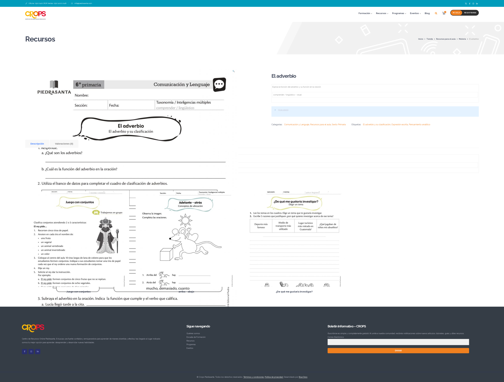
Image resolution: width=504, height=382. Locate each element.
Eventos (190, 348)
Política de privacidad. (274, 377)
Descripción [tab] (37, 143)
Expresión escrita (400, 124)
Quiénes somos (193, 333)
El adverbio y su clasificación (377, 124)
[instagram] (31, 351)
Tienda (429, 39)
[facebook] (24, 351)
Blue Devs (303, 377)
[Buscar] (436, 13)
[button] (233, 72)
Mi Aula (456, 13)
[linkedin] (37, 351)
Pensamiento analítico (419, 124)
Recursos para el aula (446, 39)
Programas (191, 344)
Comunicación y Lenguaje (296, 124)
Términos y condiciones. (253, 377)
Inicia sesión (283, 110)
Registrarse (470, 13)
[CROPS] (35, 15)
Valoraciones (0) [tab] (64, 143)
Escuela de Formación (196, 337)
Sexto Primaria (339, 124)
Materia (462, 39)
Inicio (420, 39)
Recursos (191, 341)
